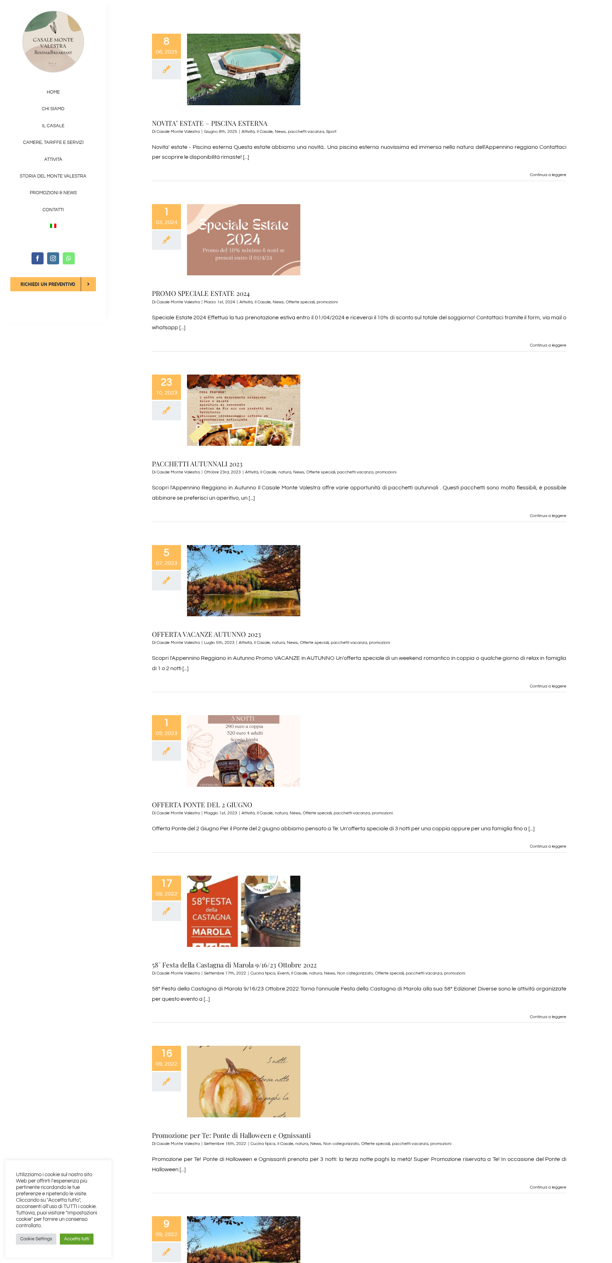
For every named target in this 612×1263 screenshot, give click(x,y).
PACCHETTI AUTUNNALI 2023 (197, 463)
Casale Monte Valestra (178, 131)
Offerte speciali (300, 302)
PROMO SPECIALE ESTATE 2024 (201, 293)
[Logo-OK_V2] (53, 13)
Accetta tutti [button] (76, 1238)
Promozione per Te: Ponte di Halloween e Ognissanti (231, 1135)
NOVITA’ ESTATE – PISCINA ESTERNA (209, 123)
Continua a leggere (548, 175)
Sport (331, 131)
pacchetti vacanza (306, 131)
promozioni (327, 302)
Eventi (283, 973)
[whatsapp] (69, 258)
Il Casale (265, 131)
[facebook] (38, 258)
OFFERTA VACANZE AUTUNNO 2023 (206, 634)
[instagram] (53, 258)
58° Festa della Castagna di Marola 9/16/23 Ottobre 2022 (234, 964)
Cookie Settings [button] (36, 1238)
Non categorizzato (355, 973)
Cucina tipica (262, 973)
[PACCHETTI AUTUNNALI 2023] (243, 410)
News (280, 131)
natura (284, 472)
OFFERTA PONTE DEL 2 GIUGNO (202, 804)
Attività (248, 131)
